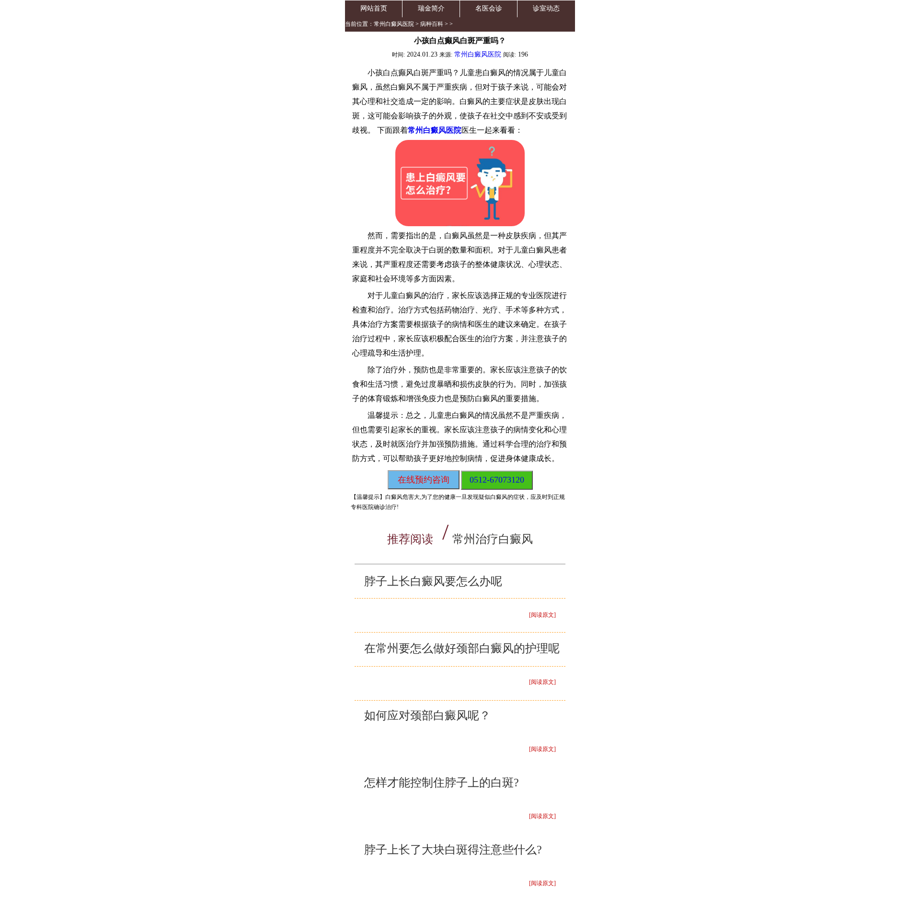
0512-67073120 (497, 480)
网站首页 (373, 8)
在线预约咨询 (423, 480)
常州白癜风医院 (394, 24)
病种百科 (431, 24)
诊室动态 (546, 8)
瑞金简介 (431, 8)
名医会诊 (488, 8)
